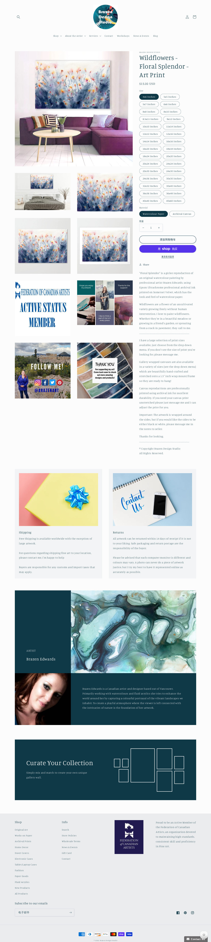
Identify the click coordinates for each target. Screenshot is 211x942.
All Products (21, 893)
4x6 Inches (149, 96)
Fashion (19, 870)
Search (65, 829)
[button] (18, 17)
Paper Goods (22, 876)
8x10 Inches (171, 111)
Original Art (21, 829)
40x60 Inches (173, 200)
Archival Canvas (182, 213)
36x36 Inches (150, 193)
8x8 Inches (149, 111)
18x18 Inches (173, 148)
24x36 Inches (150, 178)
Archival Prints (23, 841)
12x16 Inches (173, 133)
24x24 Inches (173, 163)
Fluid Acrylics (22, 882)
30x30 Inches (173, 178)
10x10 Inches (150, 126)
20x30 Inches (150, 171)
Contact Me (197, 939)
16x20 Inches (150, 148)
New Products (22, 887)
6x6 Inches (170, 104)
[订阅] (70, 912)
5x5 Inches (170, 96)
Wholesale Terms (71, 841)
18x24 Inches (150, 156)
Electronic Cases (24, 858)
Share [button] (146, 264)
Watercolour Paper (153, 213)
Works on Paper (23, 835)
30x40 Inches (173, 185)
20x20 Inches (173, 156)
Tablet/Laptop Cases (26, 864)
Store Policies (69, 835)
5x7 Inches (149, 104)
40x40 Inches (150, 200)
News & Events (70, 847)
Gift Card (67, 852)
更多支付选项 (168, 256)
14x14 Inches (150, 141)
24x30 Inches (173, 171)
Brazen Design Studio (108, 940)
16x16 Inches (173, 141)
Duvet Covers (22, 852)
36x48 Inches (173, 193)
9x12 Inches (174, 119)
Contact (66, 858)
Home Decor (22, 847)
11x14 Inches (173, 126)
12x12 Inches (150, 133)
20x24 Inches (150, 163)
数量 (141, 221)
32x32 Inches (150, 185)
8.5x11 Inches (150, 119)
